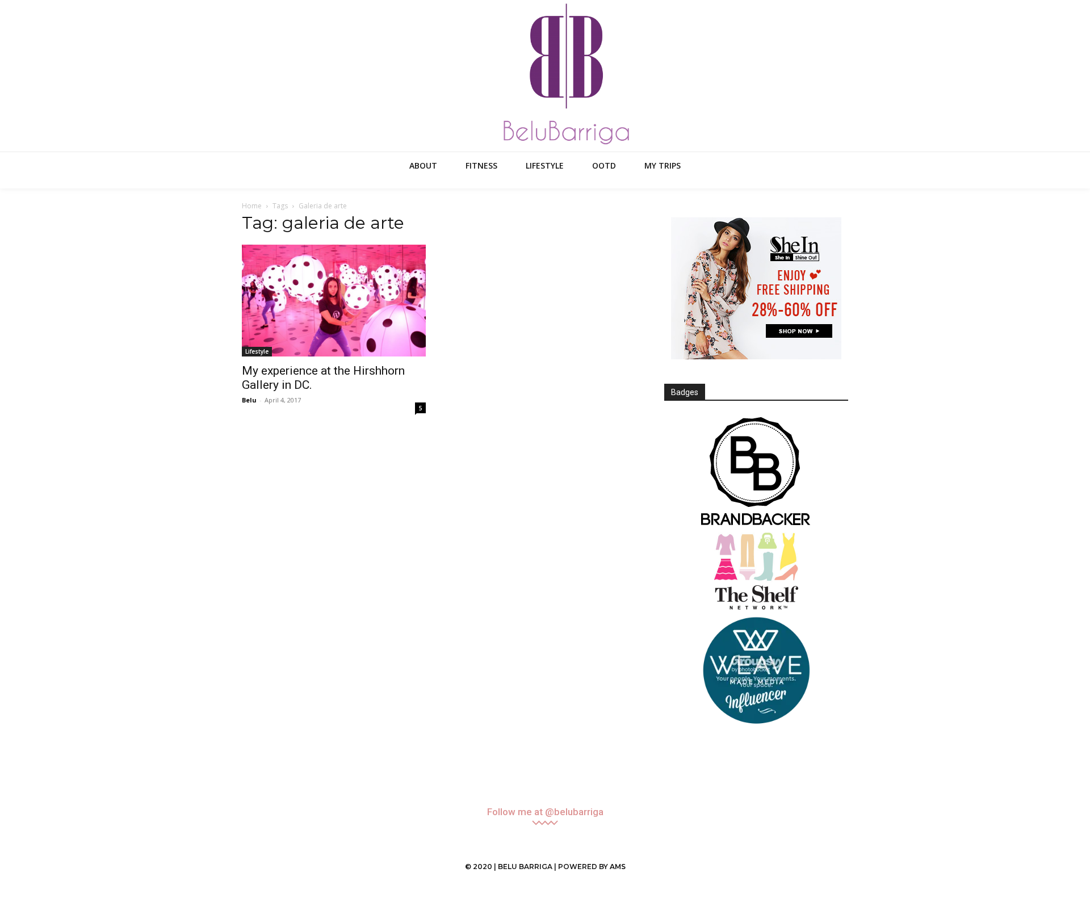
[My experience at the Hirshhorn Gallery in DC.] (334, 300)
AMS (618, 866)
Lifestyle (257, 351)
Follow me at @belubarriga (545, 812)
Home (252, 206)
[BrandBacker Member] (756, 472)
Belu (249, 400)
